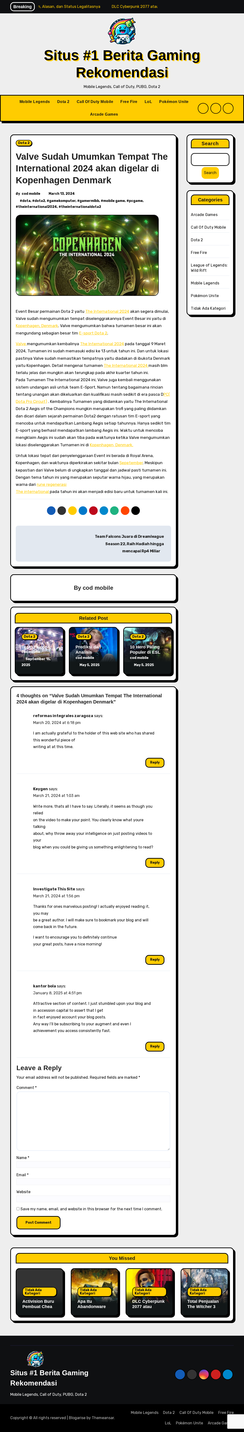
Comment (26, 1087)
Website (23, 1192)
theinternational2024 (37, 207)
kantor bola (44, 986)
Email (22, 1175)
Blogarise (77, 1418)
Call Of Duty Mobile (95, 102)
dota (26, 201)
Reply (155, 762)
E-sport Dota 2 (93, 333)
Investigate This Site (54, 889)
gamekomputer (62, 201)
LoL (148, 102)
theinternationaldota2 (81, 207)
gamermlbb (89, 201)
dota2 (40, 201)
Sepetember (131, 462)
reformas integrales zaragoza (63, 715)
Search (210, 143)
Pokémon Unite (174, 102)
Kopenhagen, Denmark (37, 325)
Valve (21, 343)
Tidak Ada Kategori (208, 308)
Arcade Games (104, 114)
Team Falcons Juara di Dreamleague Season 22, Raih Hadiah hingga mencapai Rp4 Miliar (129, 543)
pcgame (136, 201)
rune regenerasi (51, 484)
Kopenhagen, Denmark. (111, 444)
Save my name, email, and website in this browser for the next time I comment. (91, 1209)
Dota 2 (63, 102)
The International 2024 (107, 311)
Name (22, 1157)
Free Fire (128, 102)
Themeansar (103, 1418)
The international (33, 491)
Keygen (40, 789)
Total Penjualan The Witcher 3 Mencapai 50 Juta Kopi (203, 1309)
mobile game (114, 201)
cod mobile (31, 194)
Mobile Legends (35, 102)
